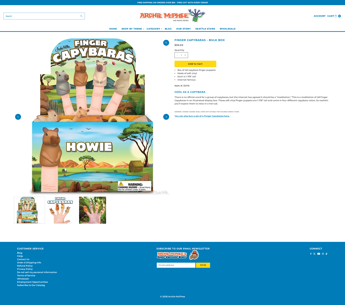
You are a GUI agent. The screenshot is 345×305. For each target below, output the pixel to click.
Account (319, 16)
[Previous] (18, 117)
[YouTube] (318, 254)
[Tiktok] (326, 254)
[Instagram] (323, 254)
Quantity (179, 50)
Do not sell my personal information (37, 272)
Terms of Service (26, 275)
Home (113, 29)
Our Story (183, 29)
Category (153, 29)
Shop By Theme (132, 29)
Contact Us (23, 259)
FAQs (20, 256)
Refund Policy (25, 266)
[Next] (166, 117)
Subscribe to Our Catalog (31, 285)
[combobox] (44, 16)
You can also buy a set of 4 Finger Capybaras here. (202, 116)
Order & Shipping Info (29, 262)
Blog (168, 29)
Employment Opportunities (32, 282)
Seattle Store (205, 29)
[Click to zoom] (166, 43)
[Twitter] (314, 254)
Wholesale (228, 29)
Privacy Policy (25, 269)
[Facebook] (310, 254)
